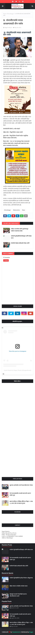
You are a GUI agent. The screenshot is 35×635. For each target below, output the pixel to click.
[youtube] (30, 313)
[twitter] (16, 1)
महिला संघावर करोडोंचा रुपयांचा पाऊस (18, 586)
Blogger (31, 632)
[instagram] (19, 1)
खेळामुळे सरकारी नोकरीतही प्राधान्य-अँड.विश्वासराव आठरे (18, 595)
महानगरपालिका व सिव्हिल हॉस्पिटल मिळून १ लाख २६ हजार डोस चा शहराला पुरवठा (21, 502)
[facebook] (13, 1)
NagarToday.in (8, 27)
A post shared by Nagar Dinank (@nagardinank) (17, 370)
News (23, 210)
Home (4, 13)
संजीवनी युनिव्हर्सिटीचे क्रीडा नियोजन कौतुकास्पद (21, 578)
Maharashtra (16, 210)
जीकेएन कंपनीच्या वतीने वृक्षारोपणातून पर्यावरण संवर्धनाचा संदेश (19, 230)
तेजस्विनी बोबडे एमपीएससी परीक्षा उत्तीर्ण (20, 243)
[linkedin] (17, 313)
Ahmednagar (10, 13)
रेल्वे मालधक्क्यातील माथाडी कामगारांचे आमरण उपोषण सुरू (20, 494)
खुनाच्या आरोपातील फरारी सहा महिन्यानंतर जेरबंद (21, 485)
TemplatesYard (16, 632)
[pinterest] (22, 1)
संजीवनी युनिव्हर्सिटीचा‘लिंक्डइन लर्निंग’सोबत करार (21, 237)
